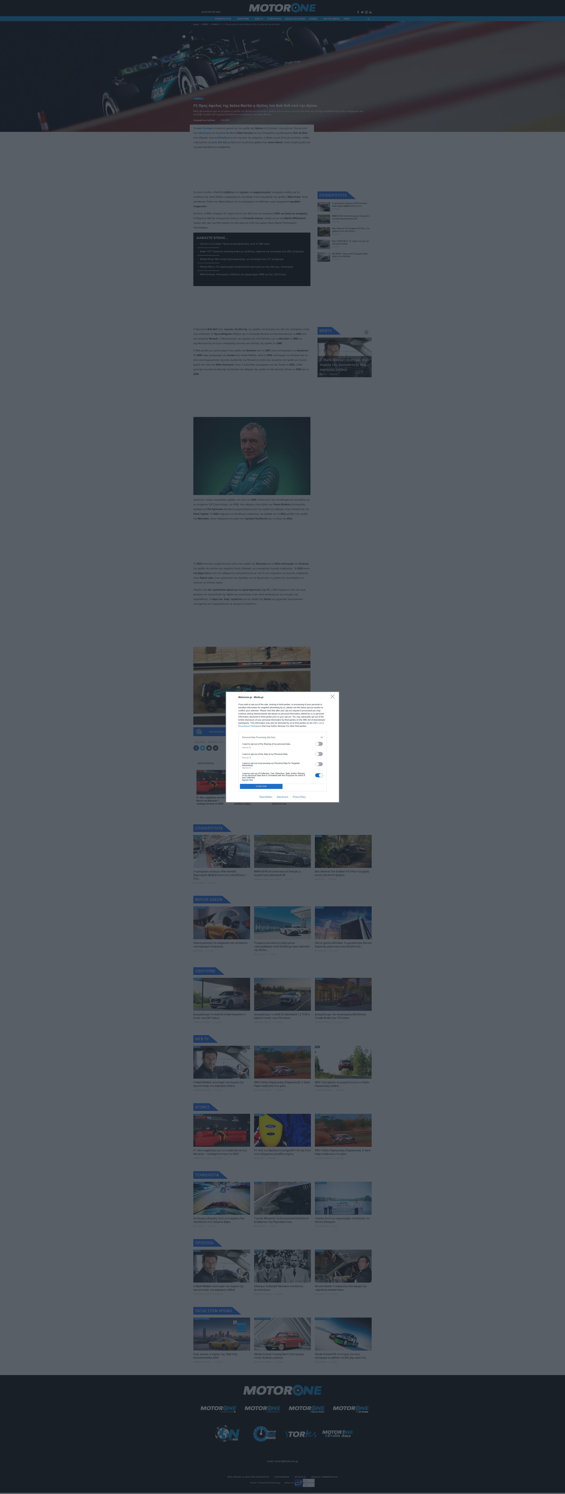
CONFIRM (261, 786)
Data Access (282, 797)
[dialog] (282, 747)
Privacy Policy (299, 797)
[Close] (333, 697)
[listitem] (282, 737)
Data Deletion (266, 797)
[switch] (319, 744)
